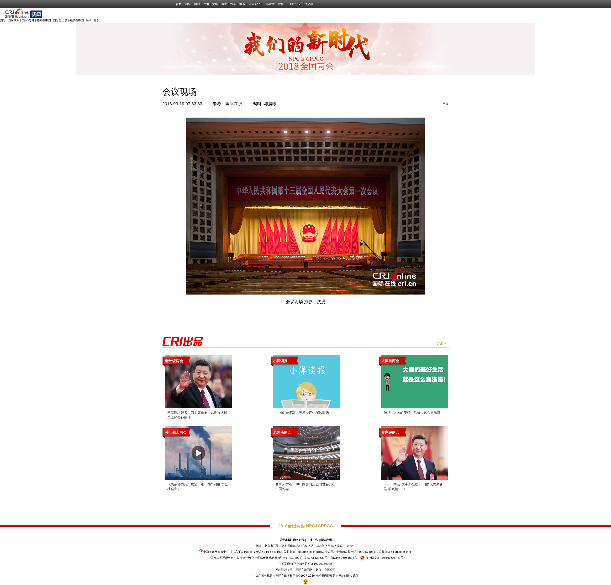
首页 (179, 4)
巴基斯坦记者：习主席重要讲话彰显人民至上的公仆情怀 (197, 415)
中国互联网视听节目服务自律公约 (229, 557)
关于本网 (285, 540)
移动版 (309, 4)
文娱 (215, 4)
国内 (197, 4)
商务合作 (299, 540)
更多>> (442, 344)
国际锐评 (13, 20)
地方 (293, 4)
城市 (242, 4)
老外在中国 (44, 20)
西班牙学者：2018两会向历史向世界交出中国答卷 (305, 486)
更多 (446, 103)
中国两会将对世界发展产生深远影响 (302, 412)
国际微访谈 (60, 20)
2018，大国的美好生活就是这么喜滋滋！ (414, 412)
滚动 (89, 20)
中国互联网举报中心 (216, 552)
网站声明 (326, 540)
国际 (188, 4)
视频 (206, 4)
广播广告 (312, 540)
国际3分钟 (27, 20)
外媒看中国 (76, 20)
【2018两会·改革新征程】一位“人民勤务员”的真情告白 (413, 486)
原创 (97, 20)
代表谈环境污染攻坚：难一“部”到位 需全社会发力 (197, 486)
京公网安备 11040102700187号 (384, 557)
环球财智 (269, 4)
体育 (224, 4)
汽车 (233, 4)
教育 (281, 4)
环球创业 (254, 4)
